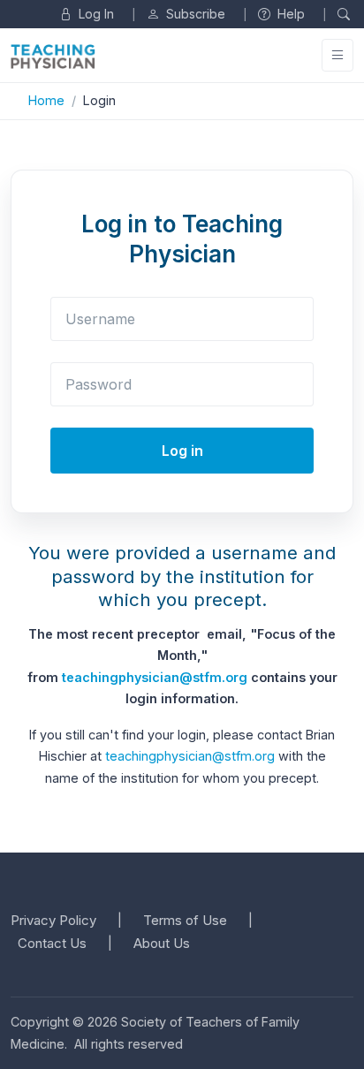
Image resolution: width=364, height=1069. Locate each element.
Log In (94, 13)
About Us (161, 943)
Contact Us (52, 943)
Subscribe (194, 13)
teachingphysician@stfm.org (154, 677)
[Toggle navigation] (337, 55)
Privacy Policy (53, 920)
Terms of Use (185, 920)
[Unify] (53, 56)
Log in (182, 450)
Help (289, 13)
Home (46, 100)
